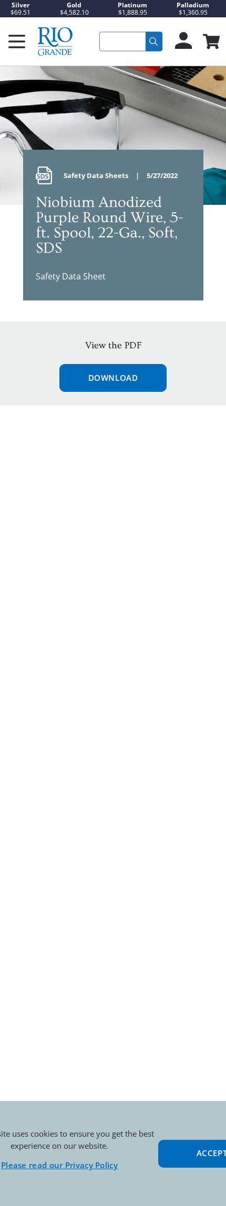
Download (113, 377)
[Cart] (210, 42)
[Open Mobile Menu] (16, 41)
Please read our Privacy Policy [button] (59, 1165)
